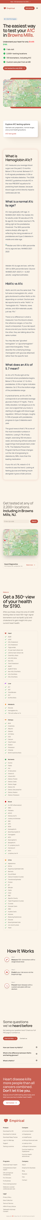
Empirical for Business (28, 1168)
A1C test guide (10, 134)
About (24, 1165)
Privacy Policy (7, 1197)
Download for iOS (8, 1131)
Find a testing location (9, 1184)
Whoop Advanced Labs (30, 1140)
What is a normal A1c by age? (19, 203)
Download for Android (9, 1134)
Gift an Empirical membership (8, 1174)
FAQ (23, 1177)
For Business (7, 1181)
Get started (29, 8)
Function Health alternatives (27, 1155)
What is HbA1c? (8, 1061)
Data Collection (7, 1200)
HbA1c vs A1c (14, 284)
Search (34, 521)
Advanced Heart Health (10, 1165)
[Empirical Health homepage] (9, 8)
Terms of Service (8, 1203)
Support (5, 1143)
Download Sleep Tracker (10, 1137)
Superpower (27, 1134)
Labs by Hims (28, 1143)
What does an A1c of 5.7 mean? (19, 366)
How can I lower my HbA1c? (13, 1047)
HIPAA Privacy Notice (9, 1206)
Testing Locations (8, 1146)
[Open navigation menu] (37, 8)
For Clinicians (7, 1178)
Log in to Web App (8, 1140)
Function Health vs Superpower (27, 1150)
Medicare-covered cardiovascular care (9, 1188)
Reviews (24, 1174)
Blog (23, 1171)
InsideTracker (28, 1137)
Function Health (28, 1131)
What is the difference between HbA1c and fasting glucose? (17, 1054)
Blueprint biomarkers (30, 1146)
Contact (24, 1180)
